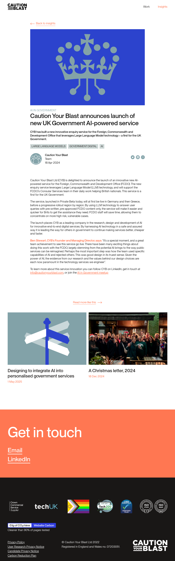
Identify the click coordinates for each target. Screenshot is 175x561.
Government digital (83, 146)
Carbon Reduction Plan (22, 555)
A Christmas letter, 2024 (112, 370)
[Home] (17, 7)
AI (102, 146)
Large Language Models (48, 146)
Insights (162, 6)
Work (146, 6)
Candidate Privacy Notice (23, 551)
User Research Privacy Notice (26, 546)
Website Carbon (44, 525)
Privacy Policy (16, 542)
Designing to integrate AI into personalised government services (41, 373)
